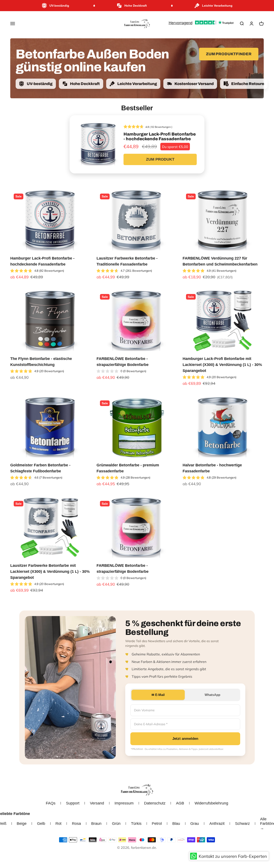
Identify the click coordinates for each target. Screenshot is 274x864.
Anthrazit (217, 823)
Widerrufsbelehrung (211, 803)
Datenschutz (154, 803)
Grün (116, 823)
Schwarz (242, 823)
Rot (58, 823)
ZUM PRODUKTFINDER (229, 54)
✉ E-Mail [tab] (158, 695)
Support (72, 803)
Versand (97, 803)
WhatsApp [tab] (212, 695)
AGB (180, 803)
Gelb (41, 823)
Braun (96, 823)
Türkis (136, 823)
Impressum (124, 803)
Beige (22, 823)
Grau (194, 823)
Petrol (157, 823)
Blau (176, 823)
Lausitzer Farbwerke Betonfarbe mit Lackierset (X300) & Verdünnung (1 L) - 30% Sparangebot (50, 571)
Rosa (76, 823)
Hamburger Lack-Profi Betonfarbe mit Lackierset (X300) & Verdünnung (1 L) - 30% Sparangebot (222, 365)
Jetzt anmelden (185, 739)
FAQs (50, 803)
